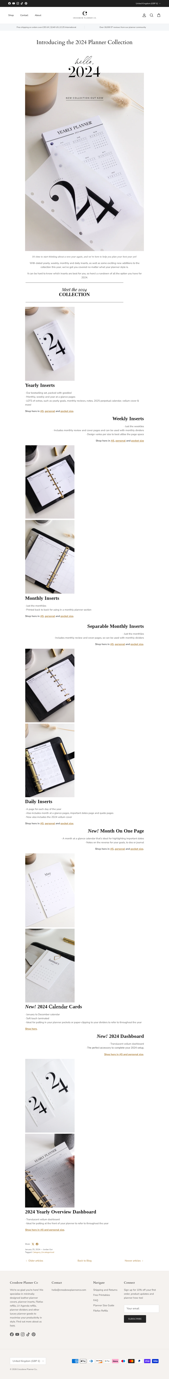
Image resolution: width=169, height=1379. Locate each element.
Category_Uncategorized (43, 1252)
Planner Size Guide (103, 1305)
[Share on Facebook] (37, 1244)
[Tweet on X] (33, 1244)
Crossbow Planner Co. (27, 1369)
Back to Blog (85, 1260)
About (38, 15)
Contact (24, 15)
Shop (11, 15)
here (12, 1325)
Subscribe (135, 1318)
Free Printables (101, 1295)
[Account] (143, 15)
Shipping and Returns (105, 1290)
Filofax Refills (100, 1310)
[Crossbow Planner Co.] (84, 15)
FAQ (95, 1300)
